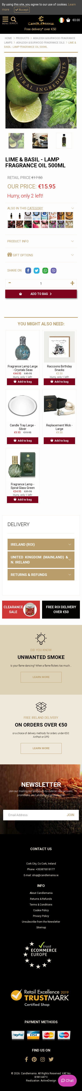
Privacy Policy (41, 916)
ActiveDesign (48, 1080)
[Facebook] (26, 1059)
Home (8, 38)
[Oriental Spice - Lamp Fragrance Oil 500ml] (19, 224)
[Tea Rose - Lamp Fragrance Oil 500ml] (36, 224)
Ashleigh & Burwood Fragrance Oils (40, 42)
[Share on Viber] (53, 270)
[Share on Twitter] (37, 270)
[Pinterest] (34, 1059)
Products (22, 38)
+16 (69, 224)
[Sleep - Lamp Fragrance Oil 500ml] (52, 216)
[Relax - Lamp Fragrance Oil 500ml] (44, 216)
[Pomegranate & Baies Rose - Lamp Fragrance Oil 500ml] (19, 216)
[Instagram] (42, 1059)
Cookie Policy (41, 910)
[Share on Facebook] (28, 270)
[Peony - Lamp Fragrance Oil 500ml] (44, 224)
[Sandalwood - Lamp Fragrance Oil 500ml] (69, 216)
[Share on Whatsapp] (45, 270)
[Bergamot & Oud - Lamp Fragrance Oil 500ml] (28, 224)
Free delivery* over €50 (41, 29)
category (35, 208)
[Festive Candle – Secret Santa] (30, 610)
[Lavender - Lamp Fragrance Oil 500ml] (61, 224)
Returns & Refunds (41, 898)
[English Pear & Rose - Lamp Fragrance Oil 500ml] (11, 216)
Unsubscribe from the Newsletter (41, 921)
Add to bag (40, 294)
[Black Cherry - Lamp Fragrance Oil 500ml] (11, 224)
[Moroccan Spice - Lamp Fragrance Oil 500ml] (61, 216)
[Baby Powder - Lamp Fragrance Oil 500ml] (28, 216)
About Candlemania (41, 893)
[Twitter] (51, 1059)
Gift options (22, 255)
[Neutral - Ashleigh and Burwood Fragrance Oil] (36, 216)
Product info (18, 241)
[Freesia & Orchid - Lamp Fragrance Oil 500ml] (52, 224)
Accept (23, 9)
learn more (41, 677)
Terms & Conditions (41, 904)
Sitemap (41, 927)
